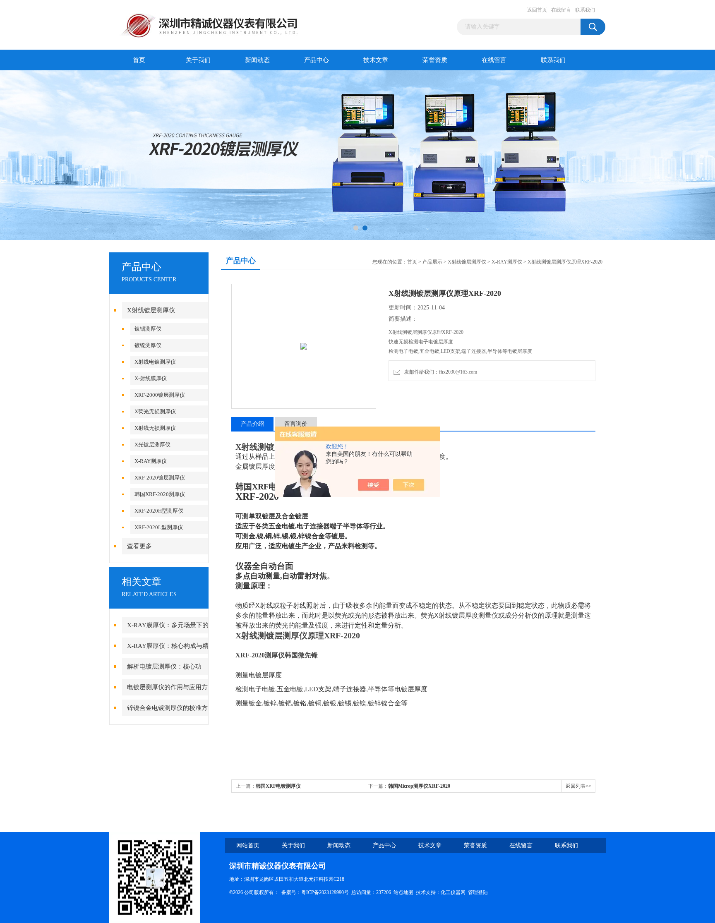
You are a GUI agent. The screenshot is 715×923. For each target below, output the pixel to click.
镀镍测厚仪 (147, 345)
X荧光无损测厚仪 (155, 411)
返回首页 (537, 10)
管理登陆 (478, 892)
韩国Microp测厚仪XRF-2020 (419, 786)
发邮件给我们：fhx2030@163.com (439, 372)
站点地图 (403, 892)
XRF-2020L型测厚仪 (158, 527)
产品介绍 (252, 424)
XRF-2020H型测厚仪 (158, 511)
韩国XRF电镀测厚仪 (278, 786)
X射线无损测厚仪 (155, 428)
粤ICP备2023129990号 (325, 892)
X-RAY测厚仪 (150, 461)
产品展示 (432, 262)
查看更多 (139, 546)
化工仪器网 (453, 892)
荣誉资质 (434, 60)
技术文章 (375, 60)
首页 (139, 60)
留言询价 (295, 424)
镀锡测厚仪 (147, 329)
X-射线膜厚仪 (150, 378)
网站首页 (247, 845)
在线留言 (561, 10)
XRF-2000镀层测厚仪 (159, 395)
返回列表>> (578, 786)
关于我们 (198, 60)
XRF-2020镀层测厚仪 (159, 478)
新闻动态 (257, 60)
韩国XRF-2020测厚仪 (159, 494)
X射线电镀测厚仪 (155, 362)
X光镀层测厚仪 (152, 444)
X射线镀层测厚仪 (151, 310)
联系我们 (585, 10)
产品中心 (316, 60)
